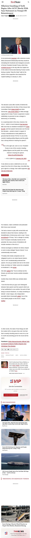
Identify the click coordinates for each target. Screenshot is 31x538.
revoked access (6, 67)
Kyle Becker (4, 450)
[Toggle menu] (2, 2)
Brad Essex (4, 425)
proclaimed (4, 237)
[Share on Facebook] (8, 349)
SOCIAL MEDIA (23, 355)
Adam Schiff (15, 109)
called (19, 296)
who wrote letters (13, 111)
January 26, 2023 (21, 158)
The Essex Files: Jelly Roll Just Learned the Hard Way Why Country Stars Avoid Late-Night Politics (15, 423)
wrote (14, 267)
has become (24, 124)
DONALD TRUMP (10, 355)
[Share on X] (2, 349)
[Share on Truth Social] (5, 349)
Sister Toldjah (4, 15)
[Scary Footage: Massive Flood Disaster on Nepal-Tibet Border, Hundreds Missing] (15, 514)
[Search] (28, 1)
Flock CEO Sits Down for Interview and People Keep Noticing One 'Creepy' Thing (14, 447)
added (9, 271)
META (17, 355)
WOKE (2, 356)
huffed (3, 301)
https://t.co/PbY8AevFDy (15, 155)
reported (14, 58)
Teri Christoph (5, 474)
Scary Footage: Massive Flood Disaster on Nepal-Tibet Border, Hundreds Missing (14, 525)
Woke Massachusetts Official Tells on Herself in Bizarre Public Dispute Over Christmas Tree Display (15, 344)
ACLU (2, 355)
